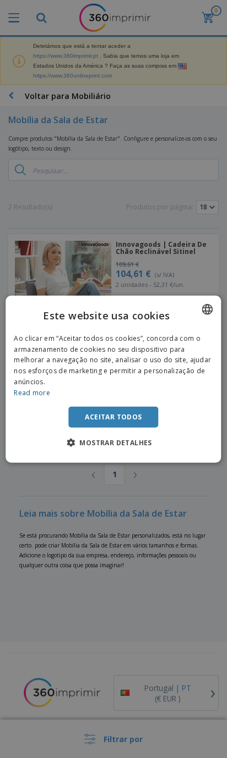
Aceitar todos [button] (113, 416)
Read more (32, 392)
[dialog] (113, 379)
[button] (113, 442)
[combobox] (207, 308)
